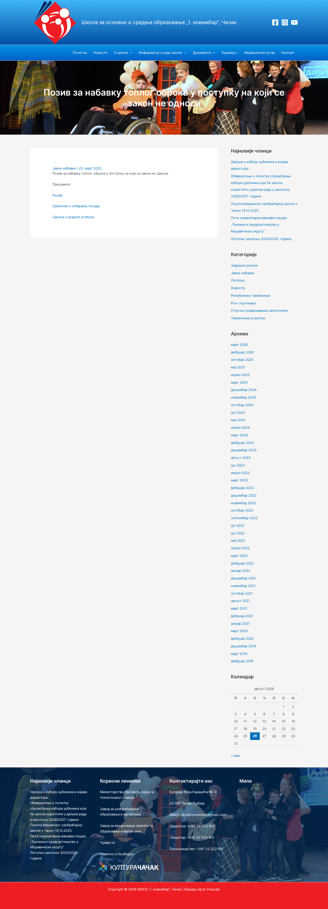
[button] (130, 53)
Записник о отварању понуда (76, 206)
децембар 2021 (243, 578)
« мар (235, 755)
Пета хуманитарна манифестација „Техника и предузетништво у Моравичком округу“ (258, 224)
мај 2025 (238, 367)
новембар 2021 (243, 586)
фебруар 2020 (242, 638)
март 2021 (239, 608)
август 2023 (241, 458)
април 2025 (240, 375)
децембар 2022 (243, 495)
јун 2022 (238, 533)
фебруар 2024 (242, 443)
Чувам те (107, 842)
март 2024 (239, 435)
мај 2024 (238, 420)
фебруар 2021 (242, 616)
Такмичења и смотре (248, 318)
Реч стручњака (243, 303)
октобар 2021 (242, 593)
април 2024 (240, 427)
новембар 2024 (243, 397)
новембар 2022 (243, 503)
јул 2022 (237, 525)
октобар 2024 (242, 405)
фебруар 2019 (242, 661)
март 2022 (239, 556)
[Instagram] (284, 22)
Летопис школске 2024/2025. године (261, 239)
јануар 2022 (240, 570)
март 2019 (239, 654)
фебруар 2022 (242, 563)
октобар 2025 (242, 359)
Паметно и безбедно (117, 854)
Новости (238, 288)
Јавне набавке (64, 168)
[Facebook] (275, 22)
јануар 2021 (240, 623)
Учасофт (213, 889)
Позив (57, 195)
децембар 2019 (243, 646)
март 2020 (239, 631)
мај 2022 (238, 540)
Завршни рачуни (244, 265)
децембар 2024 (244, 390)
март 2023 (239, 480)
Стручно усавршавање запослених (259, 310)
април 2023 (240, 473)
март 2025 (239, 382)
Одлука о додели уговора (73, 217)
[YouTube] (294, 22)
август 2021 (240, 601)
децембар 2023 (244, 450)
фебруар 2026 (242, 352)
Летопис (238, 280)
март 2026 (239, 345)
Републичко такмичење (250, 295)
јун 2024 (238, 412)
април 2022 (240, 548)
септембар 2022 (244, 518)
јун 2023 (238, 465)
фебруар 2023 (242, 488)
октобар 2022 (242, 510)
